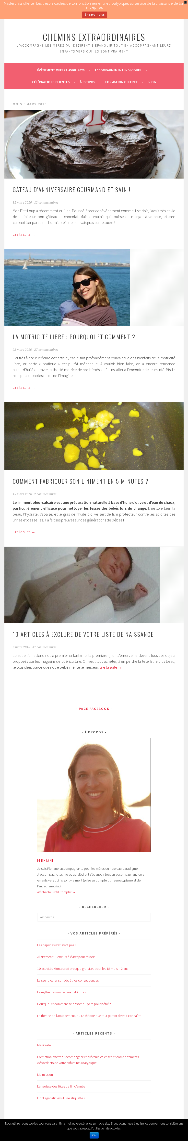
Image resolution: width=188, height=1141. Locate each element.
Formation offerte (121, 82)
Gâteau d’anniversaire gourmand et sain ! (71, 189)
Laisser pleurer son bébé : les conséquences (68, 980)
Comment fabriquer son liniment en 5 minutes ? (81, 481)
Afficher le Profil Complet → (56, 892)
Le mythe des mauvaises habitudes (61, 992)
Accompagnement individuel (117, 70)
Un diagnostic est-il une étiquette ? (61, 1098)
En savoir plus (95, 15)
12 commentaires (46, 202)
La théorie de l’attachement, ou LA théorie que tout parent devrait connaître (89, 1015)
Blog (152, 82)
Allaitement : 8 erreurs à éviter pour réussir (66, 957)
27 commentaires (46, 349)
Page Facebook (94, 708)
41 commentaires (45, 647)
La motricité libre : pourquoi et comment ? (74, 336)
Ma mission (45, 1074)
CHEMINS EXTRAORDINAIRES (94, 36)
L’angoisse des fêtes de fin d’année (61, 1086)
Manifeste (44, 1045)
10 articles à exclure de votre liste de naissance (83, 634)
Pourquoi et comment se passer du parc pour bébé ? (74, 1004)
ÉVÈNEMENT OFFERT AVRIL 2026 (60, 70)
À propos (87, 82)
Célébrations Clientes (51, 82)
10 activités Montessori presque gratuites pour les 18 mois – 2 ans (82, 968)
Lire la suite (24, 234)
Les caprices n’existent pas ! (56, 945)
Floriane (45, 861)
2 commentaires (45, 494)
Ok (94, 1135)
